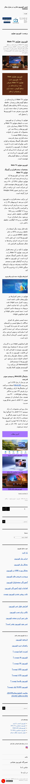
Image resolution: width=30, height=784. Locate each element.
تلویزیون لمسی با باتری (15, 455)
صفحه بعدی (4, 509)
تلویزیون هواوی (12, 498)
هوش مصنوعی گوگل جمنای (18, 732)
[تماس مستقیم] (3, 781)
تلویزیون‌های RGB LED (15, 489)
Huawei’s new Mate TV (23, 493)
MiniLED (17, 385)
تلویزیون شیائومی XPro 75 (15, 472)
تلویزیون (18, 498)
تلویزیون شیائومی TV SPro (18, 730)
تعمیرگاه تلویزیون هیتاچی (19, 762)
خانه (26, 757)
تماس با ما (24, 767)
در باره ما (24, 772)
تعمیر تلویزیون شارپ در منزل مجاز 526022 (19, 778)
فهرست (25, 13)
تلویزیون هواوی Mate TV (17, 41)
